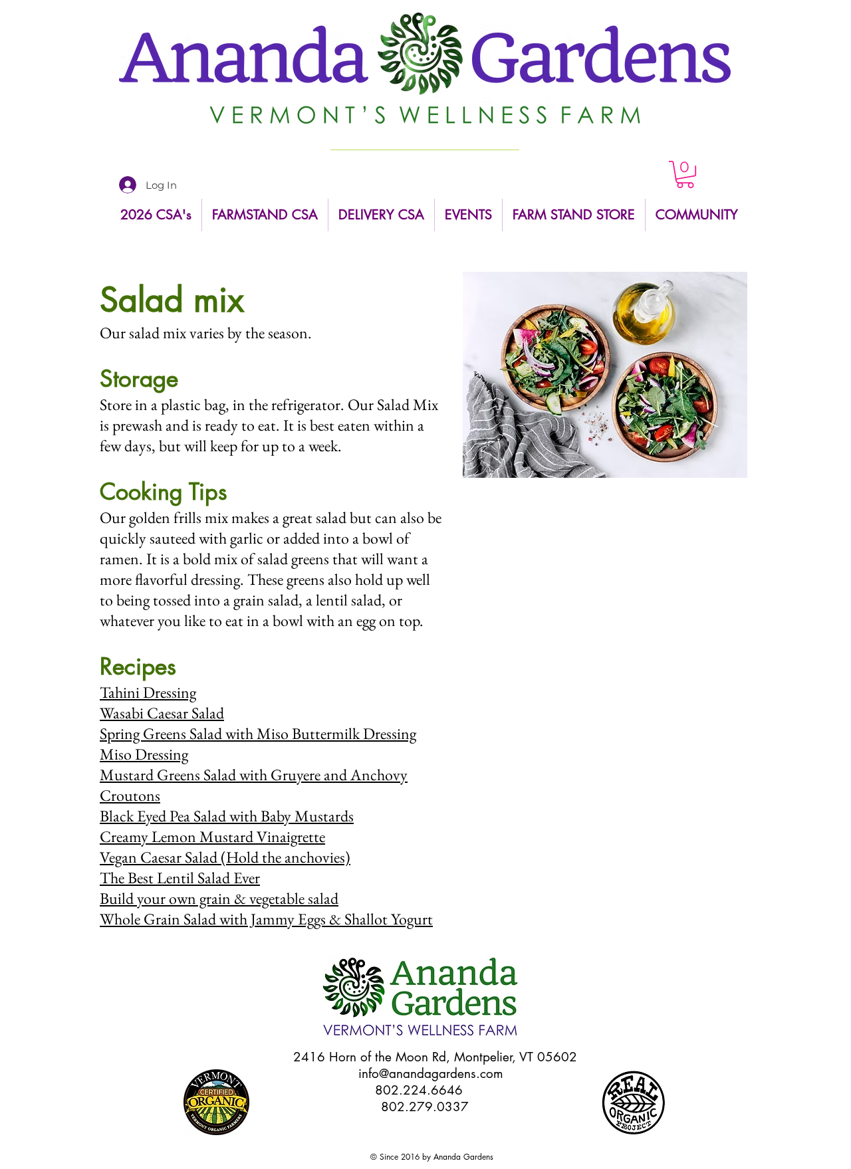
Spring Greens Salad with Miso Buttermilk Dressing (258, 733)
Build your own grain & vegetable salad (219, 898)
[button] (685, 174)
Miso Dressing (144, 754)
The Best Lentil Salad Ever (180, 877)
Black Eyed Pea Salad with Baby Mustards (227, 815)
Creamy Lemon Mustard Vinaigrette (212, 836)
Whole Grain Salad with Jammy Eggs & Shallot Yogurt (266, 918)
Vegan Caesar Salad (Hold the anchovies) (225, 857)
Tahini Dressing (148, 692)
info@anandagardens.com (430, 1073)
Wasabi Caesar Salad (162, 712)
